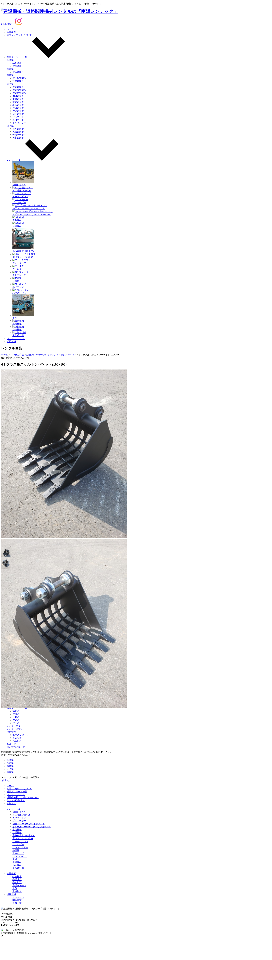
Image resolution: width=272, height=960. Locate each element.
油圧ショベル (19, 811)
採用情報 (11, 341)
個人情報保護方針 (16, 747)
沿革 (14, 888)
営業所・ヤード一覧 (17, 57)
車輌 (14, 859)
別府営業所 (18, 96)
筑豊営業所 (18, 66)
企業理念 (17, 879)
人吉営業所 (18, 131)
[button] (6, 552)
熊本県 (10, 126)
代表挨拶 (17, 876)
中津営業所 (18, 99)
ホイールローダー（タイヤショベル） (31, 826)
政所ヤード (18, 120)
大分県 (10, 84)
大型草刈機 (18, 868)
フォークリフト (20, 841)
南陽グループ (19, 885)
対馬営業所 (18, 81)
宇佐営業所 (18, 102)
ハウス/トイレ (19, 856)
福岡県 (10, 60)
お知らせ (11, 744)
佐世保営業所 (19, 78)
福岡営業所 (18, 63)
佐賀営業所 (18, 72)
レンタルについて (16, 338)
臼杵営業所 (18, 114)
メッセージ (18, 897)
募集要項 (17, 738)
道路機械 (17, 829)
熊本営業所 (18, 129)
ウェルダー (18, 844)
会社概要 (11, 32)
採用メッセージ (20, 735)
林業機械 (17, 832)
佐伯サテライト (20, 117)
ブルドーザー (19, 820)
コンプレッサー (20, 847)
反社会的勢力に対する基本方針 (23, 797)
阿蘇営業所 (18, 137)
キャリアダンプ (20, 817)
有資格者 (17, 891)
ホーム (10, 29)
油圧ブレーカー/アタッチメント (28, 823)
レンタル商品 (13, 160)
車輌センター (19, 123)
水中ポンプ (18, 853)
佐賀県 (10, 69)
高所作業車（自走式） (23, 835)
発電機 (15, 850)
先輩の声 (17, 741)
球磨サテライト (20, 134)
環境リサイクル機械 (22, 838)
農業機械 (17, 862)
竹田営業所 (18, 108)
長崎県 (10, 75)
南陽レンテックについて (19, 35)
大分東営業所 (19, 90)
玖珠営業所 (18, 105)
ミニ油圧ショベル (21, 814)
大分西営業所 (19, 93)
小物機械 (17, 865)
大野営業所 (18, 111)
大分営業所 (18, 87)
